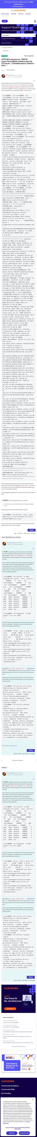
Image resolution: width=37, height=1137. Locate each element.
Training (13, 14)
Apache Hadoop (11, 70)
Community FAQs (8, 1089)
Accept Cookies (24, 1133)
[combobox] (18, 38)
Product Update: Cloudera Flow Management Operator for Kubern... (17, 1037)
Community (5, 14)
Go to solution (28, 56)
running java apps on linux (27, 670)
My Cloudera (6, 1093)
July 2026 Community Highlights (11, 1022)
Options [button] (5, 50)
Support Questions (7, 47)
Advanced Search (6, 43)
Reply (32, 530)
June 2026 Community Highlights (11, 1027)
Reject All (11, 1133)
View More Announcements (18, 1046)
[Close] (33, 1099)
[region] (18, 1116)
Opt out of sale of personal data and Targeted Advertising (18, 1128)
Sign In (4, 21)
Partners (20, 14)
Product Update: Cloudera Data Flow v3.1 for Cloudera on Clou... (18, 1042)
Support (28, 14)
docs (31, 83)
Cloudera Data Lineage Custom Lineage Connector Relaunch (18, 1031)
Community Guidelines (10, 1086)
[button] (34, 80)
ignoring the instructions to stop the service (16, 85)
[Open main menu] (35, 21)
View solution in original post (9, 745)
